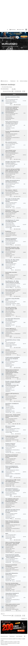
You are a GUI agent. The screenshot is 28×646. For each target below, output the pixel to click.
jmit (14, 251)
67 (15, 433)
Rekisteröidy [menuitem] (13, 29)
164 (16, 539)
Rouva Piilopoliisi (17, 283)
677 (14, 477)
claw (14, 232)
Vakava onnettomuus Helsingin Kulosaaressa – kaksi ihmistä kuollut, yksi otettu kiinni (12, 543)
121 (14, 496)
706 (14, 104)
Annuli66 (15, 502)
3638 (17, 423)
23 (18, 278)
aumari (15, 606)
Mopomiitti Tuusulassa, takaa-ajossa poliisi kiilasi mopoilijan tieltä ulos (12, 248)
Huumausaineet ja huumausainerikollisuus (9, 118)
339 (14, 159)
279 (17, 347)
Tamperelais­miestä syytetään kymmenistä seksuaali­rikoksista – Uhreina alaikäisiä (12, 556)
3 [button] (17, 91)
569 (17, 296)
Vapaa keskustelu (15, 193)
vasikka (15, 301)
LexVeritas (15, 191)
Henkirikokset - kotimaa (9, 156)
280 (19, 347)
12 (18, 287)
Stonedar (15, 437)
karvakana (15, 361)
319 (17, 337)
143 (19, 257)
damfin (15, 396)
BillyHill (15, 585)
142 (17, 257)
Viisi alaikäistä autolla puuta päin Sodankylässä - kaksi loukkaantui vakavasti (12, 500)
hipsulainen (16, 595)
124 (19, 496)
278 (16, 347)
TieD (14, 386)
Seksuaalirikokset (15, 561)
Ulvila (13, 166)
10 (15, 287)
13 (15, 244)
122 (16, 496)
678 (16, 477)
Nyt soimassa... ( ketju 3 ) (11, 190)
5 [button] (20, 91)
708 (17, 104)
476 (16, 196)
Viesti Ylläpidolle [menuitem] (19, 636)
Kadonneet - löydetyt (16, 303)
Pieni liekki (16, 291)
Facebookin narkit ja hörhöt (11, 436)
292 (14, 367)
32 (15, 463)
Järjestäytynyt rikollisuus (9, 186)
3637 (15, 423)
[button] (12, 91)
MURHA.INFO (9, 44)
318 (16, 337)
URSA (15, 375)
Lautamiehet (14, 102)
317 (14, 337)
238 (17, 401)
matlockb (15, 133)
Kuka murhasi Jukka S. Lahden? (12, 289)
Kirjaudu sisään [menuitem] (21, 29)
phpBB (13, 638)
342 (19, 159)
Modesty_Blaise (17, 428)
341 (17, 159)
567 (14, 296)
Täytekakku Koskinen (9, 407)
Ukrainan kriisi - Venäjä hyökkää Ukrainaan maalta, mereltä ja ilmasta (12, 416)
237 (16, 401)
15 (18, 244)
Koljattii (15, 212)
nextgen (18, 643)
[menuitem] (3, 644)
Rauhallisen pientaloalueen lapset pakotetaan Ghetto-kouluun (11, 456)
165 (17, 539)
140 (14, 257)
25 (15, 518)
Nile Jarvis (15, 99)
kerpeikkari (16, 558)
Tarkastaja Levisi (17, 524)
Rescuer (15, 575)
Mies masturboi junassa (11, 142)
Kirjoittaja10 (16, 153)
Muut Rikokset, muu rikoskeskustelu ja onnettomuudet (12, 138)
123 (17, 496)
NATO (6, 533)
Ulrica (15, 263)
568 (16, 296)
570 (19, 296)
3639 (19, 423)
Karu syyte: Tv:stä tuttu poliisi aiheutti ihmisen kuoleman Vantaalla (12, 200)
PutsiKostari (8, 231)
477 (17, 196)
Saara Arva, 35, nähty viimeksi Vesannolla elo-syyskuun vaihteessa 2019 (12, 261)
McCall (15, 446)
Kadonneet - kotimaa (16, 226)
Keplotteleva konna (9, 547)
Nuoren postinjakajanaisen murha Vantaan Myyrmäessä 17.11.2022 (11, 467)
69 (18, 433)
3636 (13, 423)
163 (14, 539)
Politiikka (13, 421)
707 (16, 104)
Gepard (15, 202)
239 (19, 401)
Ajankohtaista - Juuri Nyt (9, 147)
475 (14, 196)
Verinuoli (15, 124)
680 (19, 477)
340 (16, 159)
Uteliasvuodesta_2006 (9, 223)
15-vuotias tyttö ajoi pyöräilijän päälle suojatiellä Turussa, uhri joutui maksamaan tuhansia (12, 170)
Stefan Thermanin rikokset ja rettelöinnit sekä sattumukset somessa (12, 522)
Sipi (14, 342)
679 (17, 477)
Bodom (13, 243)
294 (17, 367)
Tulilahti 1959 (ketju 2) (10, 328)
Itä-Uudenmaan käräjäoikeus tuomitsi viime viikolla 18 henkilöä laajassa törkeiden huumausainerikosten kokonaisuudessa (12, 109)
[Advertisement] (14, 14)
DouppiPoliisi (16, 183)
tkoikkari (15, 321)
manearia (7, 349)
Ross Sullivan (16, 470)
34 (18, 463)
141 (16, 257)
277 (14, 347)
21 (15, 278)
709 (19, 104)
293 (16, 367)
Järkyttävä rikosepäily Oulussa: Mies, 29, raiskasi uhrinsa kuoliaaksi (12, 511)
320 (19, 337)
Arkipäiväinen (16, 482)
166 (19, 539)
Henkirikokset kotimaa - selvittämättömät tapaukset (12, 334)
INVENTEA (14, 643)
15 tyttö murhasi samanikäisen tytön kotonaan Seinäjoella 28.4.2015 (12, 359)
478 (19, 196)
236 (14, 401)
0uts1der (15, 418)
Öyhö (15, 351)
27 (18, 518)
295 (19, 367)
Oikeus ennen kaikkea (9, 311)
